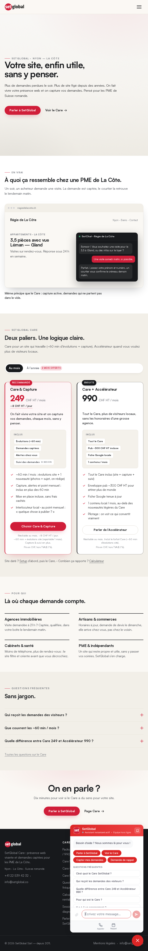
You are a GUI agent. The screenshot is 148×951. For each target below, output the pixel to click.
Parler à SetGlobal (22, 110)
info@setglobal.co (16, 882)
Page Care (94, 811)
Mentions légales (104, 943)
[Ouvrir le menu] (139, 7)
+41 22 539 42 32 (17, 875)
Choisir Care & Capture (38, 526)
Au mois (14, 368)
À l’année (44, 368)
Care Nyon (69, 861)
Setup (23, 561)
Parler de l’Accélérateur (110, 530)
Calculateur (96, 561)
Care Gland (69, 868)
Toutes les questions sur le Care (25, 754)
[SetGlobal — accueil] (14, 7)
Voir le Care (56, 110)
